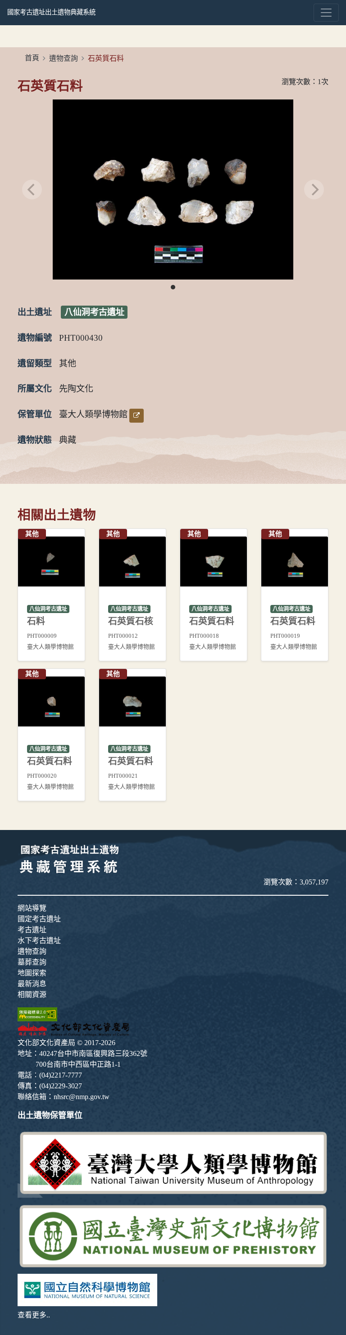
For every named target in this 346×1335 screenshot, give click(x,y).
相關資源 (32, 994)
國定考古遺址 (39, 919)
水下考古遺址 (39, 940)
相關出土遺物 (57, 515)
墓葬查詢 (32, 962)
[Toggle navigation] (326, 13)
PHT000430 (81, 338)
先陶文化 (76, 388)
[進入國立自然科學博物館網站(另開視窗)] (87, 1289)
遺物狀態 (35, 440)
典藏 (67, 440)
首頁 (32, 58)
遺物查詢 (63, 58)
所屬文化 (35, 388)
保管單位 (35, 414)
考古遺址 (32, 930)
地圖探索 (32, 973)
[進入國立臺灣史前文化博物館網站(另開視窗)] (173, 1235)
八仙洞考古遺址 (94, 312)
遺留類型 (35, 363)
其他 (67, 363)
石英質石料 (50, 86)
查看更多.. (34, 1315)
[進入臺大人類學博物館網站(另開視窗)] (173, 1162)
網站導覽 (32, 908)
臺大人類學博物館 (93, 414)
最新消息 (32, 984)
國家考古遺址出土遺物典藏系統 (51, 12)
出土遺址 (35, 312)
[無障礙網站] (37, 1013)
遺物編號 (35, 338)
